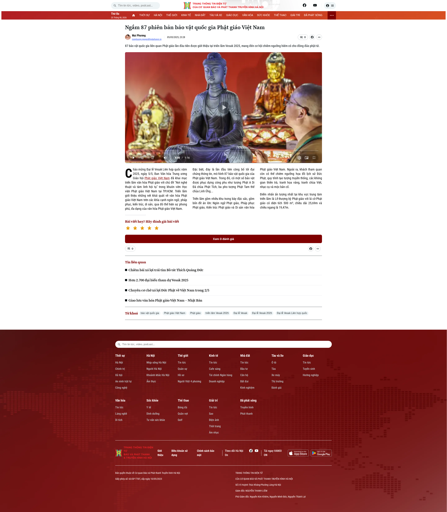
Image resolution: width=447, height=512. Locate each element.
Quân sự (182, 368)
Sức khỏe (152, 400)
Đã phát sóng (248, 400)
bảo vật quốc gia (150, 313)
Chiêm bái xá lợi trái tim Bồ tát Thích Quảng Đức (166, 270)
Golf (180, 420)
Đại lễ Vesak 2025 (262, 313)
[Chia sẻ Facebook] (312, 37)
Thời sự (120, 355)
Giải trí (213, 400)
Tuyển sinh (309, 368)
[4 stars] (149, 228)
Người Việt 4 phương (189, 381)
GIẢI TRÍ (295, 15)
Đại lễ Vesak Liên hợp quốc (292, 313)
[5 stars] (156, 228)
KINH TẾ (186, 15)
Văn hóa (120, 400)
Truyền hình (247, 407)
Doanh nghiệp (217, 381)
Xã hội (118, 375)
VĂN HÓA (247, 15)
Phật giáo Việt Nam (157, 178)
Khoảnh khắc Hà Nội (157, 375)
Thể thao (183, 400)
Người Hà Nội (154, 368)
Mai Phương (139, 35)
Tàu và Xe (278, 355)
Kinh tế (213, 355)
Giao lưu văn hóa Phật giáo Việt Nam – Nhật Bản (165, 300)
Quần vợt (183, 413)
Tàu (274, 368)
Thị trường (277, 381)
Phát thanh (246, 413)
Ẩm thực (151, 381)
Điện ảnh (214, 420)
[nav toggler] (332, 15)
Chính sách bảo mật (205, 453)
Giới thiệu (160, 453)
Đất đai (244, 381)
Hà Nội (119, 362)
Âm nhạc (214, 432)
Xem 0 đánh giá (223, 239)
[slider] (224, 150)
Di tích (118, 420)
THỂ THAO (280, 15)
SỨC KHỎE (263, 15)
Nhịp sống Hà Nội (156, 362)
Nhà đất (245, 355)
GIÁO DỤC (232, 15)
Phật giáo (195, 313)
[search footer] (119, 344)
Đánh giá (276, 387)
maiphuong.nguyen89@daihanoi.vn (147, 39)
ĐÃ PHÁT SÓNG (313, 15)
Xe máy (276, 375)
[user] (330, 5)
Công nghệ (121, 387)
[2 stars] (135, 228)
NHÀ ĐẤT (200, 15)
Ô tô (274, 362)
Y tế (148, 407)
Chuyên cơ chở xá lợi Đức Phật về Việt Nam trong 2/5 (169, 290)
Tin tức (182, 362)
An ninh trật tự (123, 381)
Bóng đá (182, 407)
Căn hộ (244, 375)
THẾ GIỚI (171, 15)
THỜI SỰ (144, 15)
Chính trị (120, 368)
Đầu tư (244, 368)
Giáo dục (308, 355)
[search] (115, 5)
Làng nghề (121, 413)
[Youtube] (315, 5)
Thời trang (215, 426)
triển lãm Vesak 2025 (217, 313)
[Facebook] (304, 5)
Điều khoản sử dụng (179, 453)
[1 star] (128, 228)
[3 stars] (142, 228)
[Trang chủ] (134, 15)
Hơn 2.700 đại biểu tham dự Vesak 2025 (158, 280)
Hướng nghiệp (311, 375)
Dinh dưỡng (152, 413)
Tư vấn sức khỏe (155, 420)
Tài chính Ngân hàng (220, 375)
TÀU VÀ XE (216, 15)
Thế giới (183, 355)
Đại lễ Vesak (240, 313)
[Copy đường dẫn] (319, 37)
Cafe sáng (214, 368)
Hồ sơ (181, 375)
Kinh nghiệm (247, 387)
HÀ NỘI (158, 15)
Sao (211, 413)
